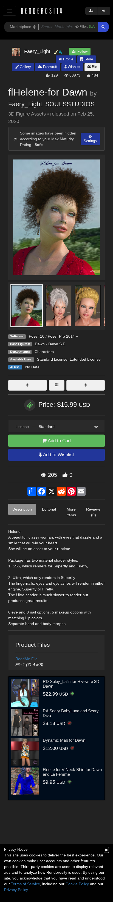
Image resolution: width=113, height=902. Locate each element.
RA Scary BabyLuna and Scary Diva (71, 713)
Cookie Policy (77, 884)
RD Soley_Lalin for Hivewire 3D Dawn (71, 683)
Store (88, 59)
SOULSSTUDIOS (70, 104)
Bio (94, 67)
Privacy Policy (16, 889)
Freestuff (49, 67)
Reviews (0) (93, 512)
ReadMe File (26, 659)
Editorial (49, 509)
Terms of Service (25, 884)
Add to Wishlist (58, 454)
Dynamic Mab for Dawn (64, 740)
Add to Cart (59, 440)
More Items (71, 512)
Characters (44, 351)
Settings (90, 141)
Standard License (52, 359)
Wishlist (73, 67)
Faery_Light (25, 104)
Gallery (25, 67)
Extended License (85, 359)
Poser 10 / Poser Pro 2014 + (53, 336)
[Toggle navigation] (9, 11)
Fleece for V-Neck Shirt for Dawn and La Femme (72, 772)
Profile (67, 59)
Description (22, 509)
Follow (81, 51)
